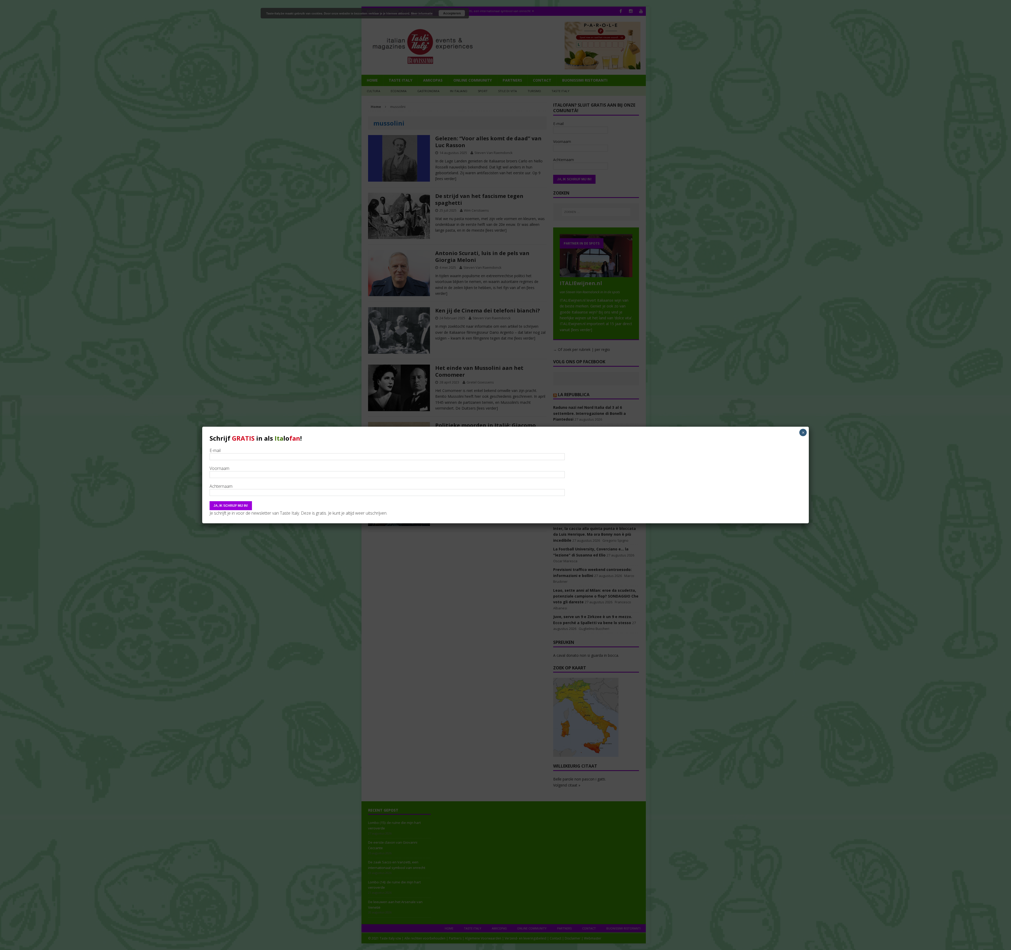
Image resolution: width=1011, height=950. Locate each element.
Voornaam (219, 468)
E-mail (215, 450)
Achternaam (221, 486)
